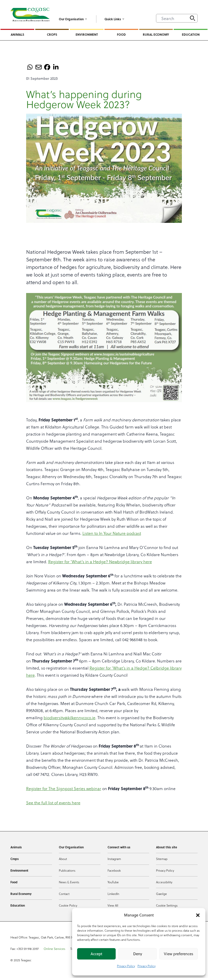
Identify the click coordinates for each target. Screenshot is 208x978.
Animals (17, 34)
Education (191, 34)
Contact (64, 893)
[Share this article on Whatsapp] (30, 67)
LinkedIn (113, 893)
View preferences (178, 953)
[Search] (192, 18)
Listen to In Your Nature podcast (111, 533)
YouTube (113, 882)
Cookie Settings (167, 905)
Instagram (114, 858)
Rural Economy (156, 34)
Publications (67, 870)
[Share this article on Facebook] (47, 67)
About (63, 858)
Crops (52, 34)
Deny (137, 953)
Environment (87, 34)
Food (121, 34)
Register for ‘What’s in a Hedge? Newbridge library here (100, 561)
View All (113, 905)
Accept (96, 953)
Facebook (114, 870)
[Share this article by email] (38, 67)
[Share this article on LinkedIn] (56, 67)
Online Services (54, 948)
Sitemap (161, 858)
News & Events (69, 882)
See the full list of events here (53, 803)
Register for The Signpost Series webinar (63, 788)
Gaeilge (161, 893)
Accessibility (164, 882)
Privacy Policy (126, 966)
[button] (197, 915)
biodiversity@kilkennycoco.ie (69, 717)
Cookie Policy (68, 905)
